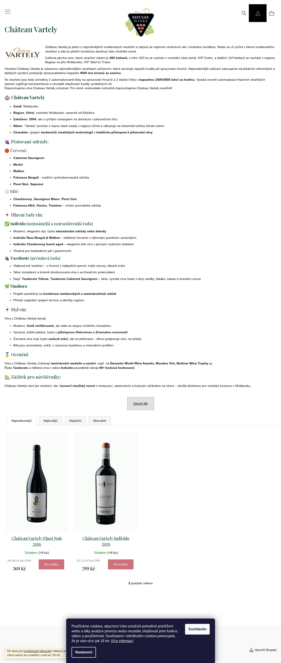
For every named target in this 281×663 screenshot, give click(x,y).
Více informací (122, 641)
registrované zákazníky (37, 651)
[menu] (6, 9)
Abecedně (99, 420)
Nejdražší (75, 420)
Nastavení (83, 652)
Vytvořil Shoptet (266, 650)
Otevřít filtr (140, 403)
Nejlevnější (51, 420)
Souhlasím (197, 629)
